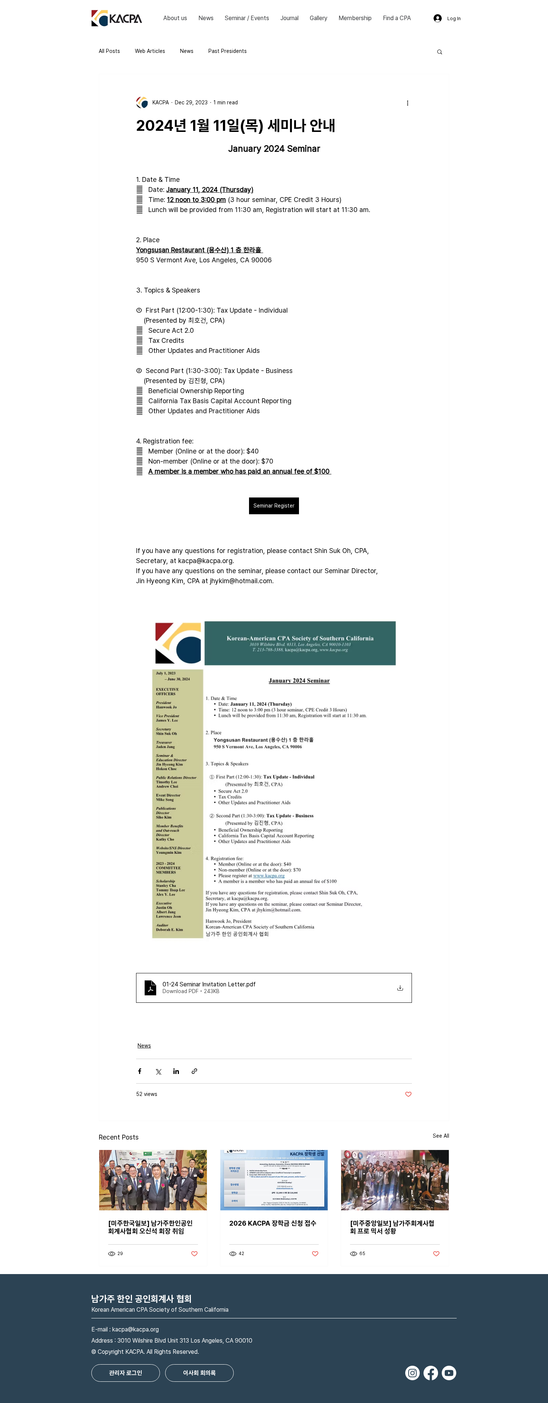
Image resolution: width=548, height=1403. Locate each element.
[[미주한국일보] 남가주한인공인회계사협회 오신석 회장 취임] (153, 1180)
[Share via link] (194, 1071)
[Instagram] (412, 1373)
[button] (175, 18)
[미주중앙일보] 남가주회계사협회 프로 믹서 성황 (392, 1227)
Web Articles (150, 51)
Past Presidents (227, 51)
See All (441, 1136)
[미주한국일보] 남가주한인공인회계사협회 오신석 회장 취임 (150, 1227)
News (186, 51)
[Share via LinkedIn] (176, 1071)
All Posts (109, 51)
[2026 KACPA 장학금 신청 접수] (274, 1180)
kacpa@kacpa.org (135, 1329)
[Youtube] (449, 1373)
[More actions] (407, 102)
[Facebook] (430, 1373)
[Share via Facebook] (139, 1071)
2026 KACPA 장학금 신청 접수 (272, 1223)
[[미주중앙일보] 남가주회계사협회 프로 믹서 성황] (395, 1180)
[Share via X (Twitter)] (157, 1071)
